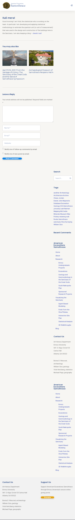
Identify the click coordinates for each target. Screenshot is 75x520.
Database (57, 203)
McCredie (63, 211)
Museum (63, 214)
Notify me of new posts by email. (17, 154)
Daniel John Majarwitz (62, 201)
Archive (66, 195)
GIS (61, 206)
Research (59, 259)
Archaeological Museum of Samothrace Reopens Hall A (41, 71)
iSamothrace (68, 206)
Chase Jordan (59, 198)
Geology (57, 206)
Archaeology (64, 193)
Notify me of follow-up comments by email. (21, 149)
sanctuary (57, 222)
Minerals (57, 214)
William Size (58, 224)
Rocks (56, 219)
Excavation (65, 203)
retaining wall (64, 217)
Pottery (56, 217)
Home (58, 252)
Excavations (62, 271)
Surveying (68, 222)
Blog (57, 328)
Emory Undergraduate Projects (64, 265)
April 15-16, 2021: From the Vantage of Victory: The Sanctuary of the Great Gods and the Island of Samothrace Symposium (14, 74)
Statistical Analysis (65, 321)
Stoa (63, 222)
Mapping (57, 211)
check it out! (37, 33)
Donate (47, 497)
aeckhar (56, 193)
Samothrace (62, 219)
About (58, 256)
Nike (68, 214)
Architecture (58, 195)
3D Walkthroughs (64, 325)
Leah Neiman (65, 209)
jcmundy (57, 209)
